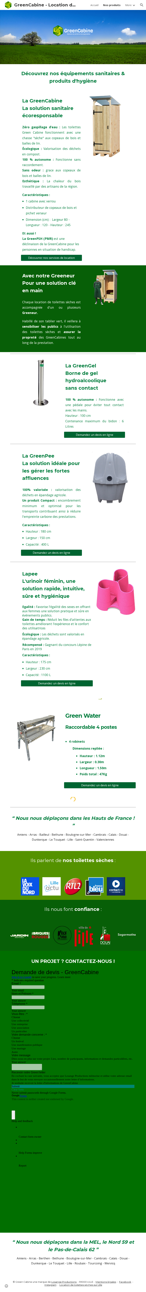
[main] (73, 77)
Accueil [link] (94, 5)
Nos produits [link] (112, 5)
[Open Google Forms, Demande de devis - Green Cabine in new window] (129, 972)
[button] (141, 5)
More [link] (128, 5)
